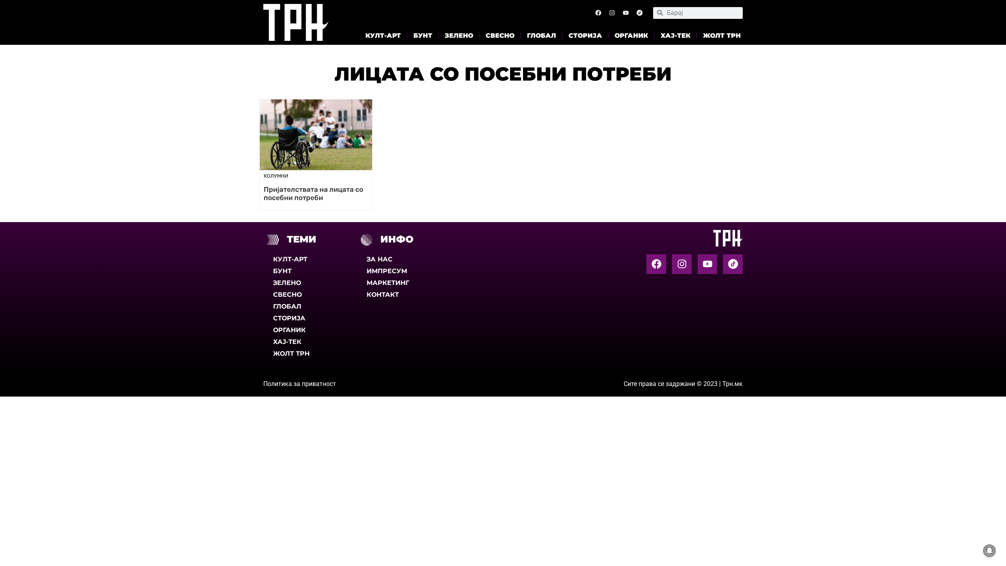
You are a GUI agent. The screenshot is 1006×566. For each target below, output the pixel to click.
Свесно (500, 35)
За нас (380, 259)
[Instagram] (612, 13)
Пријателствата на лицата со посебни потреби (313, 194)
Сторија (585, 35)
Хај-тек (675, 35)
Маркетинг (388, 283)
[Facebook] (598, 13)
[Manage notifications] (989, 550)
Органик (631, 35)
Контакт (383, 294)
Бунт (422, 35)
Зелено (459, 35)
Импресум (387, 271)
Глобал (541, 35)
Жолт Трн (722, 35)
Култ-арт (383, 35)
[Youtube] (626, 13)
